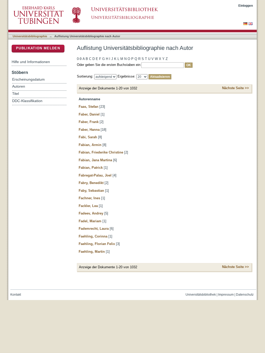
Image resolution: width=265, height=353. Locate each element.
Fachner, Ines (89, 198)
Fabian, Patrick (91, 168)
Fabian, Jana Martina (95, 160)
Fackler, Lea (88, 206)
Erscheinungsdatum (28, 79)
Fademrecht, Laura (94, 229)
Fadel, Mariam (90, 221)
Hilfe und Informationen (31, 62)
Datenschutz (245, 294)
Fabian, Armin (90, 145)
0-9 (79, 59)
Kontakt (15, 294)
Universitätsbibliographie (30, 36)
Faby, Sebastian (91, 191)
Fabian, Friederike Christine (101, 152)
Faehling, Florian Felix (97, 244)
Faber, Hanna (89, 130)
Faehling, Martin (92, 252)
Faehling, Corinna (93, 236)
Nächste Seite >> (235, 88)
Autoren (18, 86)
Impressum (226, 294)
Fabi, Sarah (88, 137)
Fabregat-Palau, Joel (95, 175)
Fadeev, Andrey (91, 213)
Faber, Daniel (89, 114)
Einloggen (245, 5)
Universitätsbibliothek (201, 294)
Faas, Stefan (88, 107)
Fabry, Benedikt (91, 183)
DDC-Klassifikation (27, 101)
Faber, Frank (89, 122)
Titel (15, 94)
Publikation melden (38, 48)
